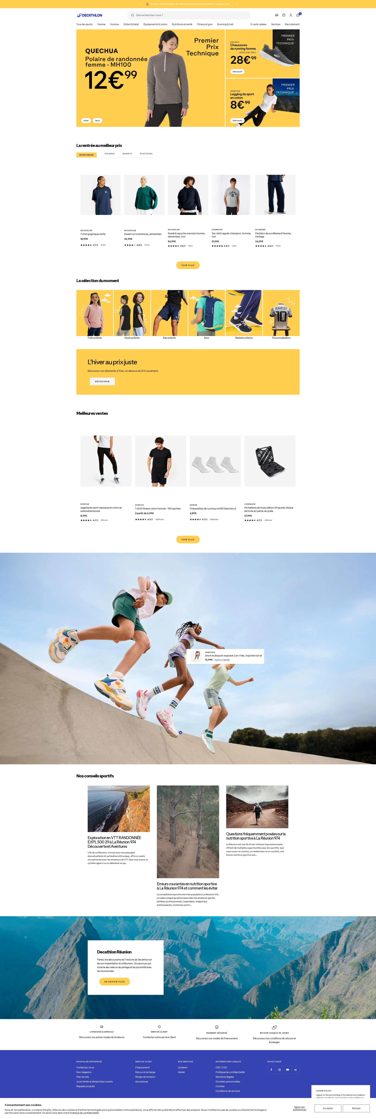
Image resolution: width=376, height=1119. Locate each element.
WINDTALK (210, 652)
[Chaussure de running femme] (262, 53)
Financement (142, 1067)
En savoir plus (222, 4)
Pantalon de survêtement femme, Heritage (273, 235)
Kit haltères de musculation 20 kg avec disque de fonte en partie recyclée (268, 509)
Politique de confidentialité (84, 1113)
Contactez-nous (85, 1067)
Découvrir (237, 71)
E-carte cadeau (259, 24)
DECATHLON (86, 231)
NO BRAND (260, 230)
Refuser (356, 1108)
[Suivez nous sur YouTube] (287, 1070)
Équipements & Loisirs (155, 24)
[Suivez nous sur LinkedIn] (296, 1070)
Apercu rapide (222, 659)
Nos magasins (83, 1072)
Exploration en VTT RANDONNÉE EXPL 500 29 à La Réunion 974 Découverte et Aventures (114, 842)
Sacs (97, 120)
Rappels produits (85, 1086)
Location (182, 1067)
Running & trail (225, 24)
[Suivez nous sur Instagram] (279, 1070)
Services (275, 24)
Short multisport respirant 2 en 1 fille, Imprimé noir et (233, 655)
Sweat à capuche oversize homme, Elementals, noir (186, 235)
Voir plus (188, 265)
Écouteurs (146, 154)
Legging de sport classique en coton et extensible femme (101, 509)
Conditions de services (228, 1091)
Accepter (328, 1108)
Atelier (181, 1072)
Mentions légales (225, 1077)
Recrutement (292, 24)
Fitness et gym (205, 24)
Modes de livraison (145, 1077)
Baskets (127, 154)
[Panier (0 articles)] (298, 15)
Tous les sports (84, 24)
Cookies (220, 1086)
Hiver (86, 120)
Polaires (110, 154)
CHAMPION (217, 230)
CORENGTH (250, 504)
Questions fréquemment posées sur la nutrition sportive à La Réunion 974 (256, 836)
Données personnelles (228, 1081)
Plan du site (82, 1077)
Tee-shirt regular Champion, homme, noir (231, 235)
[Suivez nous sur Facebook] (271, 1070)
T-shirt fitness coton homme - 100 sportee (158, 508)
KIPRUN (193, 505)
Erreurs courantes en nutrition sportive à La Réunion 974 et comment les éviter (187, 886)
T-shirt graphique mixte (92, 234)
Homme (114, 24)
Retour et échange (145, 1072)
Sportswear (86, 155)
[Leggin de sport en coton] (262, 102)
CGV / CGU (221, 1067)
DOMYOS (84, 504)
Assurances (141, 1081)
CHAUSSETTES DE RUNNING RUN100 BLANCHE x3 (213, 508)
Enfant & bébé (131, 24)
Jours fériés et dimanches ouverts (94, 1081)
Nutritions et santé (182, 24)
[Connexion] (291, 15)
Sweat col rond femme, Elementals (142, 234)
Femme (101, 24)
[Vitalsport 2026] (150, 78)
